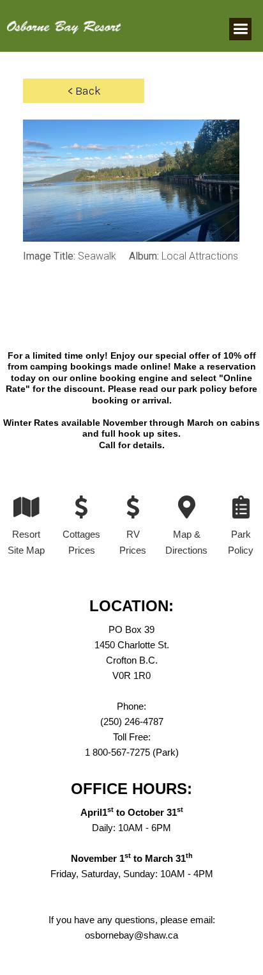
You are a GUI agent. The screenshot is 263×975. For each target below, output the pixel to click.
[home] (60, 20)
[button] (240, 29)
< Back (84, 91)
